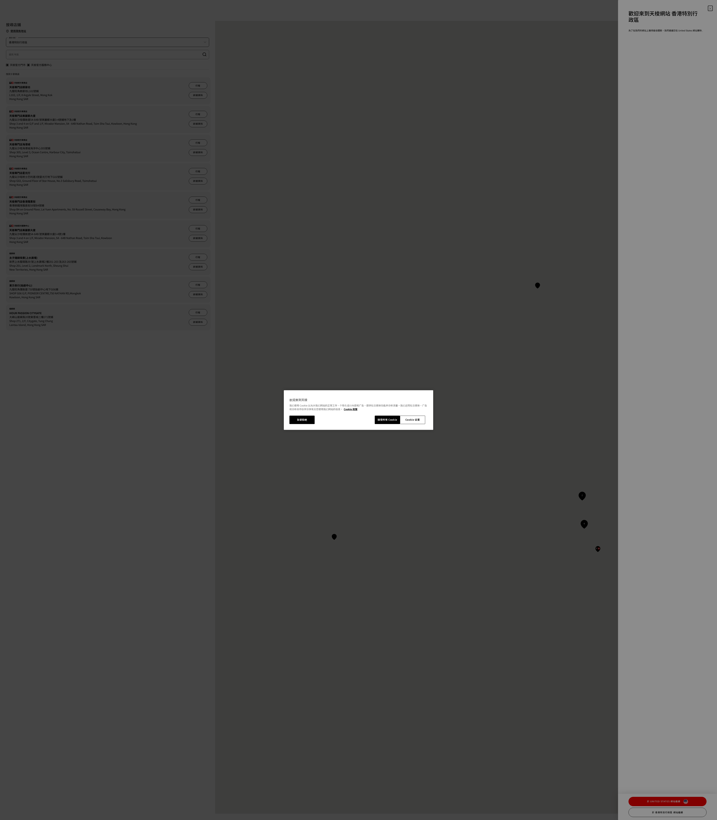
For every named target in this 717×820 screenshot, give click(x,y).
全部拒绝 (302, 420)
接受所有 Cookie (387, 420)
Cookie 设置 (412, 420)
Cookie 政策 (350, 409)
